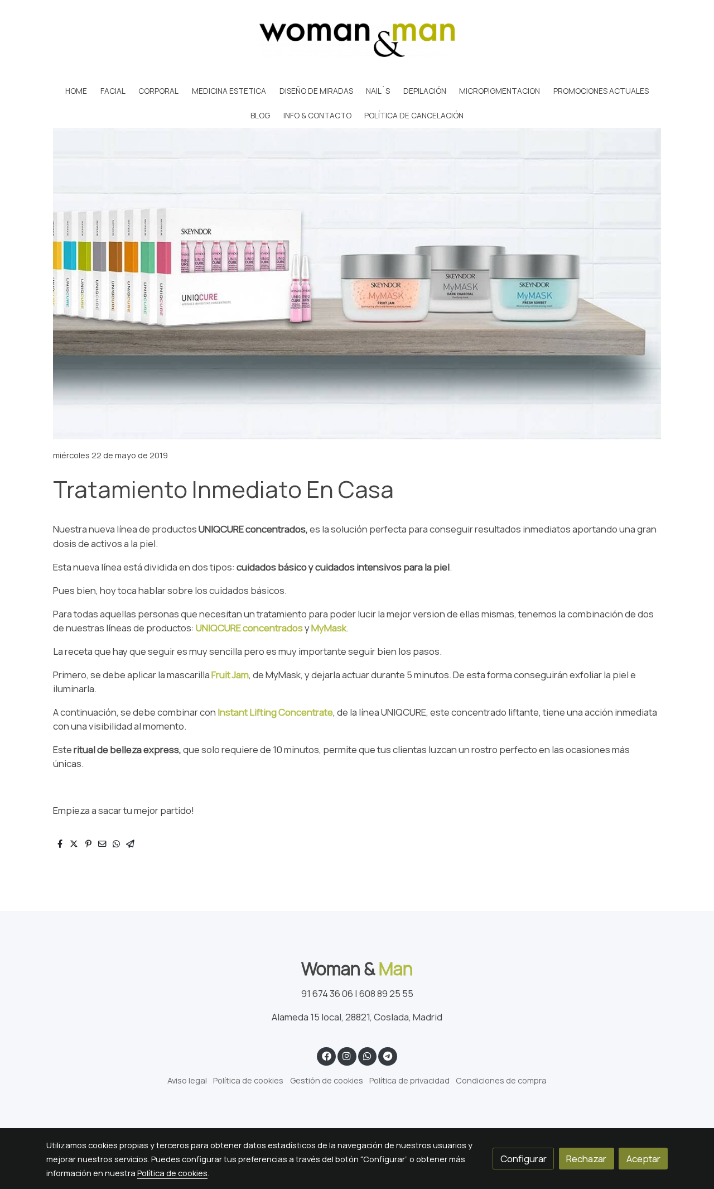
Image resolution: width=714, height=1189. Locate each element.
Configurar (523, 1158)
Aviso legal (187, 1080)
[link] (357, 39)
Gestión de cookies (326, 1080)
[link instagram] (347, 1055)
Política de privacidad (409, 1080)
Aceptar (643, 1158)
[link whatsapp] (367, 1055)
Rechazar (586, 1158)
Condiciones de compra (501, 1080)
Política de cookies (248, 1080)
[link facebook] (326, 1055)
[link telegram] (388, 1055)
